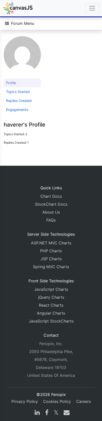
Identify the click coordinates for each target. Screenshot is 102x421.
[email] (66, 413)
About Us (51, 212)
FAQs (51, 220)
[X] (56, 413)
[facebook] (47, 413)
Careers (83, 401)
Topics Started (18, 92)
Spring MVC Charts (51, 266)
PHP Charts (51, 250)
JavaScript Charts (51, 289)
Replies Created (19, 100)
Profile (11, 83)
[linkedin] (37, 413)
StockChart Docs (51, 204)
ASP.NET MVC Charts (51, 242)
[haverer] (22, 57)
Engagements (17, 109)
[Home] (18, 8)
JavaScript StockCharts (51, 321)
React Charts (51, 305)
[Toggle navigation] (92, 8)
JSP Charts (51, 258)
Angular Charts (51, 313)
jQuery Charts (51, 297)
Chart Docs (51, 196)
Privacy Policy (24, 401)
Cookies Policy (57, 401)
